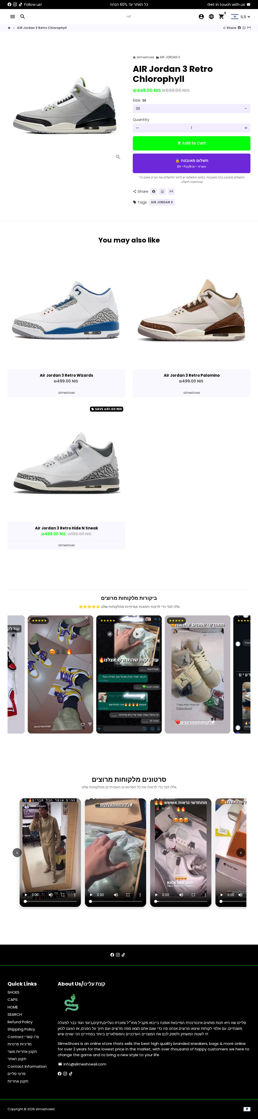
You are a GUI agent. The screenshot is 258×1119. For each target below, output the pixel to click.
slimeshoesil (45, 1109)
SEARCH (15, 1014)
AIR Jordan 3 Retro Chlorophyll (42, 28)
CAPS (13, 999)
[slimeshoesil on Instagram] (15, 4)
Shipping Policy (21, 1029)
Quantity (141, 119)
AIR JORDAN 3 (168, 57)
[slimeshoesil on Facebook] (9, 4)
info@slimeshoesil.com (82, 1064)
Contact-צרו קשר (23, 1036)
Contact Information (27, 1066)
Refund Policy (20, 1022)
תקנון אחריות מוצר (22, 1051)
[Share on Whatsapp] (244, 28)
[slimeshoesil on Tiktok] (20, 4)
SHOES (13, 992)
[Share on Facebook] (239, 28)
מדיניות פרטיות (19, 1044)
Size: (139, 100)
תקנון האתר (17, 1058)
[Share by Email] (248, 28)
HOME (13, 1007)
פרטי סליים (16, 1073)
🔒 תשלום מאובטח (191, 163)
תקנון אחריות (18, 1081)
